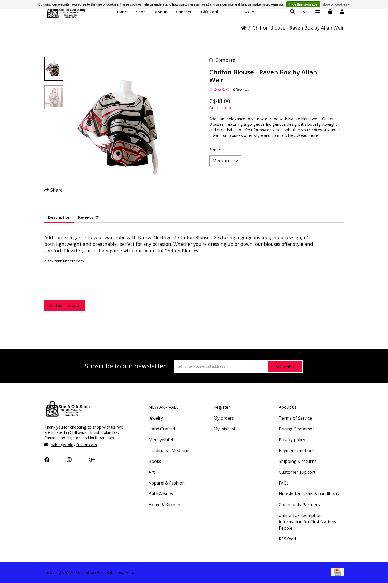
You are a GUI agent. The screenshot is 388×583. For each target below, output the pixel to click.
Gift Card (209, 11)
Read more (308, 135)
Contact (184, 11)
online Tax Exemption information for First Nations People (307, 522)
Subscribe (285, 366)
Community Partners (299, 504)
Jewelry (156, 418)
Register (222, 407)
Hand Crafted (162, 429)
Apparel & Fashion (167, 483)
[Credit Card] (337, 574)
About (161, 11)
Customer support (297, 472)
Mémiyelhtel (161, 440)
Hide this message (303, 4)
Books (155, 461)
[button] (53, 69)
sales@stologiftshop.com (74, 444)
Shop (141, 11)
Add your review (65, 305)
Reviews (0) (89, 217)
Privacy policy (292, 440)
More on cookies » (336, 4)
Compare (225, 60)
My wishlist (224, 429)
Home (121, 11)
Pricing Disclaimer (296, 429)
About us (288, 407)
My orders (224, 418)
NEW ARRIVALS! (164, 407)
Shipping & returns (297, 461)
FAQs (284, 483)
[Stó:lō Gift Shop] (66, 18)
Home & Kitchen (164, 504)
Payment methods (297, 450)
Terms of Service (295, 418)
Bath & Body (161, 494)
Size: (214, 149)
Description (59, 217)
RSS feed (287, 539)
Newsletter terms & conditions (309, 494)
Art (152, 472)
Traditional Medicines (170, 450)
